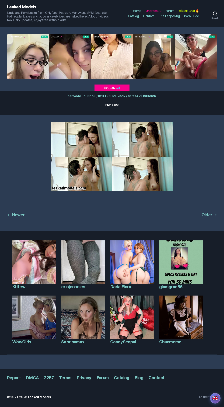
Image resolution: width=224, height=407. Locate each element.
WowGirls (21, 341)
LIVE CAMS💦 (112, 87)
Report (14, 377)
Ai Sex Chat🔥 (189, 11)
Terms (65, 377)
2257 (49, 377)
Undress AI (153, 11)
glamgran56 (171, 286)
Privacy (84, 377)
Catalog (133, 16)
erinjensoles (73, 286)
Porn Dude (191, 16)
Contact (149, 16)
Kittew (18, 286)
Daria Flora (120, 286)
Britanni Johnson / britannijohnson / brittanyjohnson (112, 96)
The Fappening (169, 16)
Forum (170, 11)
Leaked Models (21, 7)
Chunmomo (170, 341)
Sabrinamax (72, 341)
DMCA (32, 377)
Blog (139, 377)
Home (137, 11)
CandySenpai (123, 341)
